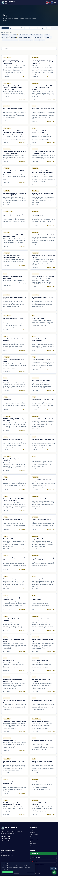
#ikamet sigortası (6, 39)
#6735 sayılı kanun (24, 34)
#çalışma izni (14, 34)
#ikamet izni (5, 34)
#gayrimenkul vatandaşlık (25, 37)
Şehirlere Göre (5, 838)
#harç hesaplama (38, 37)
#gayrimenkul (13, 37)
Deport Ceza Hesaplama (7, 855)
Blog (31, 841)
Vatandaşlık (33, 28)
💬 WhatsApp (35, 853)
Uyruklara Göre (5, 836)
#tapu (43, 39)
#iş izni (15, 39)
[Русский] (52, 2)
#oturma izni (22, 39)
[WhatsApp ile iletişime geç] (54, 872)
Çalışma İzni (13, 28)
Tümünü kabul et (8, 872)
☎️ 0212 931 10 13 (36, 861)
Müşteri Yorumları (34, 839)
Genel (27, 28)
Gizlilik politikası (30, 872)
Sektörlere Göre (5, 840)
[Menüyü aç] (55, 2)
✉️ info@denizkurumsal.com (37, 864)
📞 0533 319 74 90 (36, 857)
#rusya (37, 39)
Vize (49, 28)
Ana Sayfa (3, 11)
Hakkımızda (33, 843)
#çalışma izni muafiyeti (36, 34)
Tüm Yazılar (5, 27)
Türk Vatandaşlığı (34, 834)
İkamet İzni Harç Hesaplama (7, 853)
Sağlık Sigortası (41, 28)
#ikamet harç (48, 37)
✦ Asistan (53, 868)
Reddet (16, 872)
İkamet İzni (20, 28)
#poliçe (30, 39)
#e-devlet (5, 37)
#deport (47, 34)
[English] (50, 2)
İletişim (32, 845)
